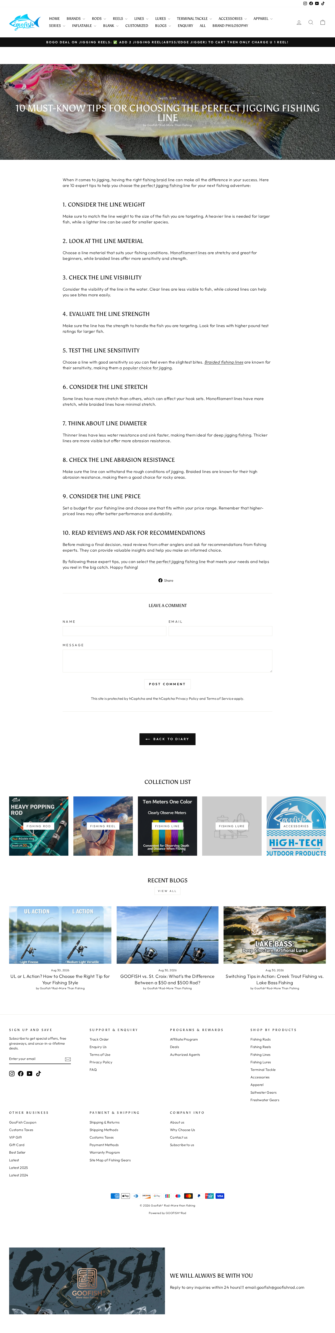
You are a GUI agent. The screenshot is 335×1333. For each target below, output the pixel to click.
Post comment (167, 684)
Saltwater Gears (263, 1092)
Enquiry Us (98, 1047)
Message (73, 645)
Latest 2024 (18, 1175)
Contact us (179, 1137)
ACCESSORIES (231, 18)
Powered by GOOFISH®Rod (167, 1213)
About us (177, 1122)
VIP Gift (15, 1137)
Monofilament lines (188, 252)
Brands (74, 18)
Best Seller (17, 1152)
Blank (109, 25)
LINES (139, 18)
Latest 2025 (18, 1167)
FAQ (93, 1069)
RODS (97, 18)
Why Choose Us (182, 1130)
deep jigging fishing (232, 435)
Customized (136, 25)
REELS (118, 18)
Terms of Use (100, 1054)
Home (54, 18)
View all (167, 891)
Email (176, 622)
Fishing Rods (260, 1039)
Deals (174, 1047)
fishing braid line (159, 179)
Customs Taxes (21, 1130)
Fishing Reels (260, 1047)
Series (55, 25)
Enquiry (185, 25)
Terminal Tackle (263, 1069)
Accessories (260, 1077)
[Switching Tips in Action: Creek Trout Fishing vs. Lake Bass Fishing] (275, 935)
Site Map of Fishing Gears (110, 1160)
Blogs (161, 25)
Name (69, 622)
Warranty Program (105, 1152)
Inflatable (82, 25)
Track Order (99, 1039)
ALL (203, 25)
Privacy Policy (187, 698)
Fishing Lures (260, 1062)
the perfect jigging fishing (158, 185)
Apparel (256, 1084)
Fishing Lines (260, 1054)
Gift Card (16, 1145)
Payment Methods (104, 1145)
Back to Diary (171, 739)
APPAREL (261, 18)
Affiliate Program (184, 1039)
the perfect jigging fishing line (177, 561)
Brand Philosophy (230, 25)
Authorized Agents (185, 1054)
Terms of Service (219, 698)
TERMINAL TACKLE (193, 18)
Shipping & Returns (104, 1122)
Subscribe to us (182, 1145)
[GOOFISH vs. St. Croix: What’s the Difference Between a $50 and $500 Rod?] (167, 935)
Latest (14, 1160)
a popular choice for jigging (145, 367)
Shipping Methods (104, 1130)
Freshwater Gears (264, 1100)
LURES (161, 18)
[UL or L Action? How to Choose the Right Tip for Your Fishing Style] (60, 935)
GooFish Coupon (22, 1122)
